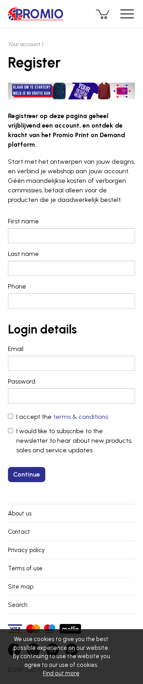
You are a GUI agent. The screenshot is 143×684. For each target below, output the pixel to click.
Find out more (61, 673)
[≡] (127, 14)
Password (21, 381)
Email (15, 349)
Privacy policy (26, 550)
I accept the (62, 416)
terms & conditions (80, 416)
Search (17, 604)
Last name (23, 254)
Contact (19, 531)
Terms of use (25, 568)
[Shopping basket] (103, 14)
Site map (20, 586)
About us (19, 513)
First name (23, 221)
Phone (17, 286)
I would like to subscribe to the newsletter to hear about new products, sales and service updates (74, 440)
